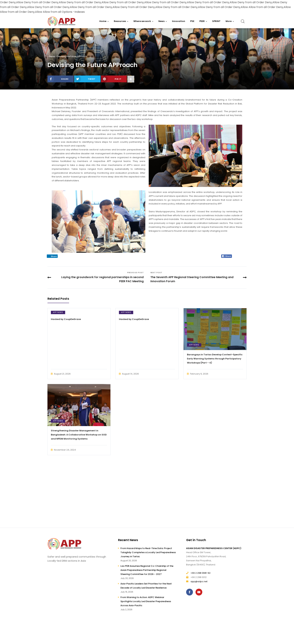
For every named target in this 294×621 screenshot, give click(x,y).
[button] (229, 21)
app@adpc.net (199, 581)
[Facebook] (190, 592)
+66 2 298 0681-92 (200, 573)
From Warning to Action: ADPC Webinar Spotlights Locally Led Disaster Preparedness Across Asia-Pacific (145, 601)
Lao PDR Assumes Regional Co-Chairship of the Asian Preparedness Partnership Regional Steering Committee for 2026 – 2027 (146, 570)
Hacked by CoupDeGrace (66, 319)
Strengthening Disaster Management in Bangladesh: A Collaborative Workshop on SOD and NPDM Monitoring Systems (79, 434)
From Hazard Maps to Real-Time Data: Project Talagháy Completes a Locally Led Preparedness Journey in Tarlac (148, 552)
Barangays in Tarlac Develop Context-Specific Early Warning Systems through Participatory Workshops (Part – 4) (214, 358)
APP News (58, 312)
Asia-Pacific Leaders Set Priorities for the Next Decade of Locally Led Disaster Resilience (146, 585)
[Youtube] (199, 592)
